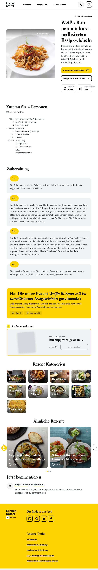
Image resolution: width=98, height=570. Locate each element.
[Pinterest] (37, 519)
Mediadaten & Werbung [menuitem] (37, 550)
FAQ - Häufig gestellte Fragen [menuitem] (40, 555)
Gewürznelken (22, 125)
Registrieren (21, 484)
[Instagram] (30, 519)
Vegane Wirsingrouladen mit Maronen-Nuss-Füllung (27, 457)
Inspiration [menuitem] (42, 4)
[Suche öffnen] (89, 4)
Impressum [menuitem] (32, 539)
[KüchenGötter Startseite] (10, 4)
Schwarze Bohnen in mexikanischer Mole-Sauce (70, 457)
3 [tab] (50, 471)
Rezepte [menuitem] (27, 4)
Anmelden (39, 484)
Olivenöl (19, 137)
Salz (17, 149)
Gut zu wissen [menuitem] (60, 4)
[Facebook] (51, 519)
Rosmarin (20, 128)
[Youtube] (44, 519)
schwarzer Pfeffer (23, 152)
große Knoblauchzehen (26, 122)
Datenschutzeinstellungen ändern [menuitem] (42, 560)
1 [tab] (47, 471)
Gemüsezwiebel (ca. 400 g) (27, 131)
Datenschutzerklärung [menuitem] (37, 544)
